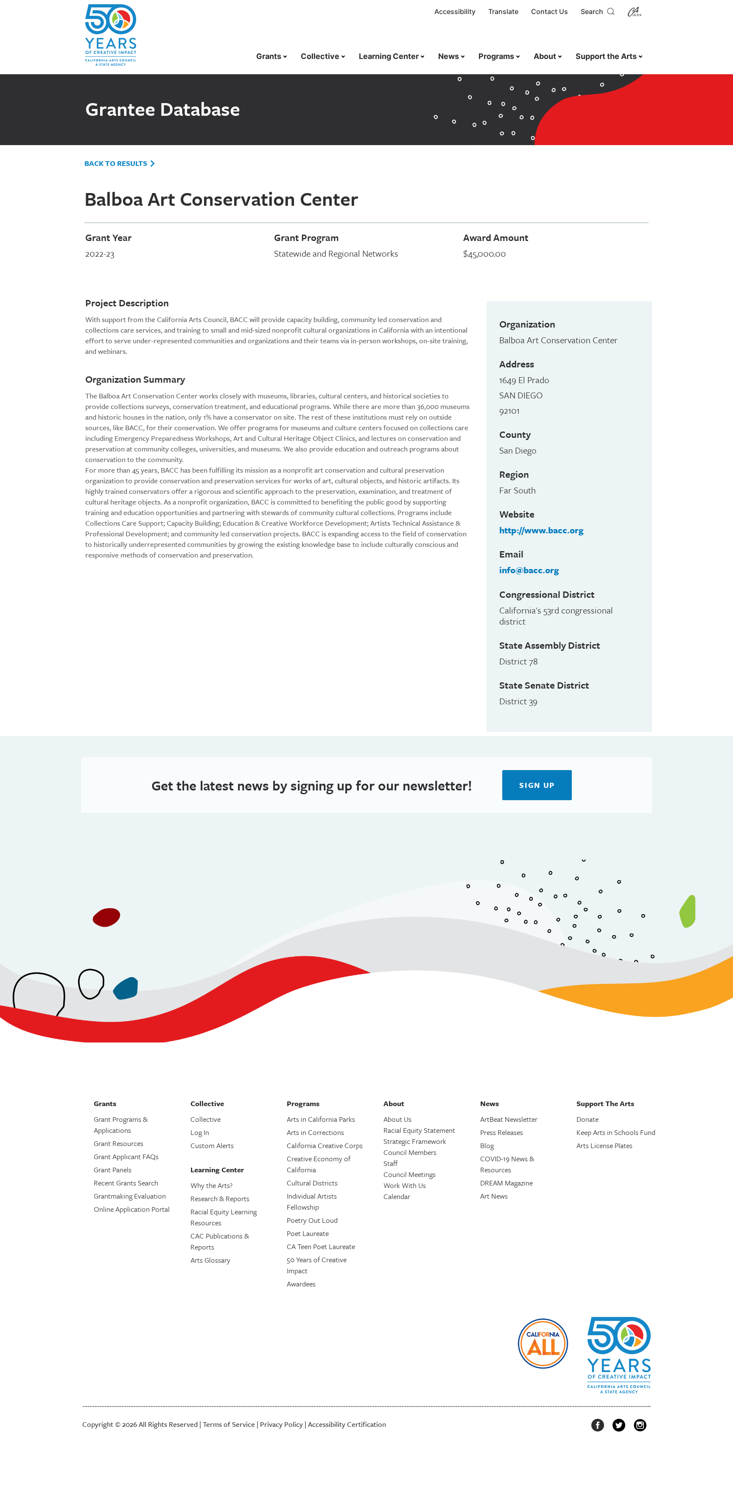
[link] (110, 39)
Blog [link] (487, 1145)
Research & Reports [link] (219, 1198)
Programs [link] (496, 56)
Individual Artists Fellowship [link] (312, 1201)
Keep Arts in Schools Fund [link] (615, 1132)
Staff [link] (390, 1163)
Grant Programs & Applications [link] (121, 1124)
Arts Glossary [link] (210, 1260)
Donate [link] (587, 1119)
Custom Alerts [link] (212, 1145)
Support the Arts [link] (606, 56)
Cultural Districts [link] (312, 1182)
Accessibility (455, 11)
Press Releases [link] (501, 1132)
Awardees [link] (301, 1283)
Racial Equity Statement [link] (419, 1130)
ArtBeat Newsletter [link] (508, 1119)
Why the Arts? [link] (211, 1185)
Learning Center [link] (389, 56)
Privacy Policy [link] (281, 1424)
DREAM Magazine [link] (506, 1182)
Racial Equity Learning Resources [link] (223, 1217)
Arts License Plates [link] (604, 1145)
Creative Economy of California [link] (318, 1164)
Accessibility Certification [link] (347, 1424)
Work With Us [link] (404, 1185)
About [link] (545, 56)
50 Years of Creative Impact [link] (317, 1265)
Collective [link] (320, 56)
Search (594, 11)
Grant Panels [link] (112, 1169)
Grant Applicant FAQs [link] (126, 1156)
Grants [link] (268, 56)
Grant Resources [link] (118, 1143)
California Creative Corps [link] (325, 1145)
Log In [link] (199, 1132)
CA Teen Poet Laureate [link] (321, 1246)
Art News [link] (494, 1196)
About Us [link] (397, 1119)
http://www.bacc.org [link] (541, 530)
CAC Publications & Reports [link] (219, 1241)
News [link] (448, 56)
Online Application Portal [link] (132, 1209)
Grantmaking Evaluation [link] (130, 1196)
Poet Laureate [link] (308, 1233)
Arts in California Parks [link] (321, 1119)
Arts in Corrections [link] (315, 1132)
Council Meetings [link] (409, 1174)
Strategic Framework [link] (414, 1141)
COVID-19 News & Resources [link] (507, 1164)
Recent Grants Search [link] (126, 1182)
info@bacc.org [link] (529, 569)
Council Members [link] (409, 1152)
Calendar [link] (396, 1196)
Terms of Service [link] (229, 1424)
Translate (503, 11)
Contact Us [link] (549, 11)
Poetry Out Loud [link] (312, 1220)
